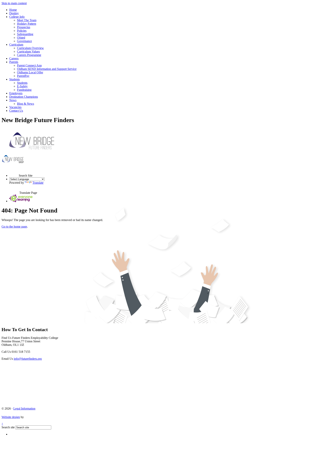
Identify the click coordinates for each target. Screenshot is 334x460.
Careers (14, 58)
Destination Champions (23, 96)
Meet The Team (26, 20)
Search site (8, 427)
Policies (21, 30)
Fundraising (24, 89)
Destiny (14, 13)
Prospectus (23, 27)
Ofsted (21, 37)
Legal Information (24, 408)
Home (13, 9)
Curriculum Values (28, 51)
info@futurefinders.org (28, 358)
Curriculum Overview (30, 48)
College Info (17, 16)
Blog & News (25, 103)
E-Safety (22, 86)
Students (14, 79)
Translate (37, 182)
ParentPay (23, 75)
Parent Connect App (29, 65)
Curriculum (16, 44)
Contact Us (16, 110)
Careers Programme (29, 55)
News (12, 100)
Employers (15, 93)
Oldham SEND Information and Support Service (47, 69)
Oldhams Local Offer (30, 72)
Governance (24, 41)
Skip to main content (14, 3)
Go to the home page (14, 226)
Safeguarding (25, 34)
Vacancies (15, 107)
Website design (11, 417)
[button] (14, 172)
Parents (13, 62)
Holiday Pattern (26, 23)
